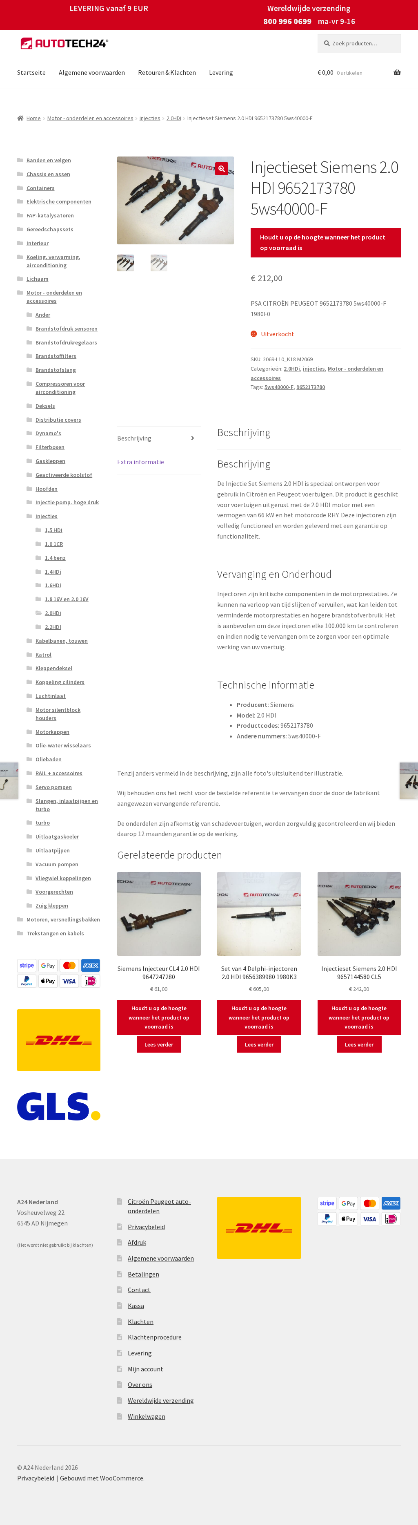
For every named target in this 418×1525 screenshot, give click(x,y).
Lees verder (159, 1044)
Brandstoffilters (56, 356)
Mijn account (145, 1369)
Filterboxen (50, 447)
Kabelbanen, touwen (62, 640)
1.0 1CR (54, 544)
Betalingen (143, 1274)
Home (34, 118)
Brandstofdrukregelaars (66, 342)
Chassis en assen (48, 174)
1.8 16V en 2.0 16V (67, 599)
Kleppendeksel (54, 668)
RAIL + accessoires (59, 773)
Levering (221, 72)
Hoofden (47, 488)
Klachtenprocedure (155, 1337)
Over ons (140, 1384)
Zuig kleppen (52, 905)
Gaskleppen (50, 461)
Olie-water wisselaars (63, 745)
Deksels (45, 405)
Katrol (43, 654)
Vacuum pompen (57, 864)
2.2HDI (53, 627)
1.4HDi (53, 571)
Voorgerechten (54, 891)
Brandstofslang (56, 369)
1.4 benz (55, 557)
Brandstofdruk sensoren (67, 328)
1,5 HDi (53, 530)
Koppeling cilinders (60, 682)
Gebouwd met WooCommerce (101, 1478)
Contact (139, 1290)
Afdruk (137, 1242)
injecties (150, 118)
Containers (41, 188)
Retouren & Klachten (167, 72)
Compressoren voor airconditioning (60, 388)
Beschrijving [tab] (134, 438)
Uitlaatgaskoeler (57, 836)
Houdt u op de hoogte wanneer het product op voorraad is (322, 242)
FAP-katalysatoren (50, 215)
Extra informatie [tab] (140, 462)
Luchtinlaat (51, 696)
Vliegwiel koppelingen (63, 878)
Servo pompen (54, 787)
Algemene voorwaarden (92, 72)
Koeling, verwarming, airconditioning (53, 261)
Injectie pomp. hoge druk (67, 502)
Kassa (136, 1305)
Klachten (140, 1321)
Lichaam (38, 278)
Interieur (38, 243)
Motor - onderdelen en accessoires (90, 118)
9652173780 (310, 387)
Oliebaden (49, 759)
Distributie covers (58, 419)
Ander (43, 314)
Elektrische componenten (59, 201)
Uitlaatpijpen (53, 850)
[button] (221, 168)
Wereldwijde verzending (161, 1400)
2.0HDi (174, 118)
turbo (43, 822)
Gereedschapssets (50, 229)
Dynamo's (48, 433)
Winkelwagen (146, 1416)
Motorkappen (52, 732)
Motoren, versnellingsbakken (63, 919)
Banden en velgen (49, 160)
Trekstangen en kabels (55, 933)
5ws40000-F (279, 387)
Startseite (31, 72)
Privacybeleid (146, 1227)
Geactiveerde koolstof (64, 475)
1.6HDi (53, 585)
